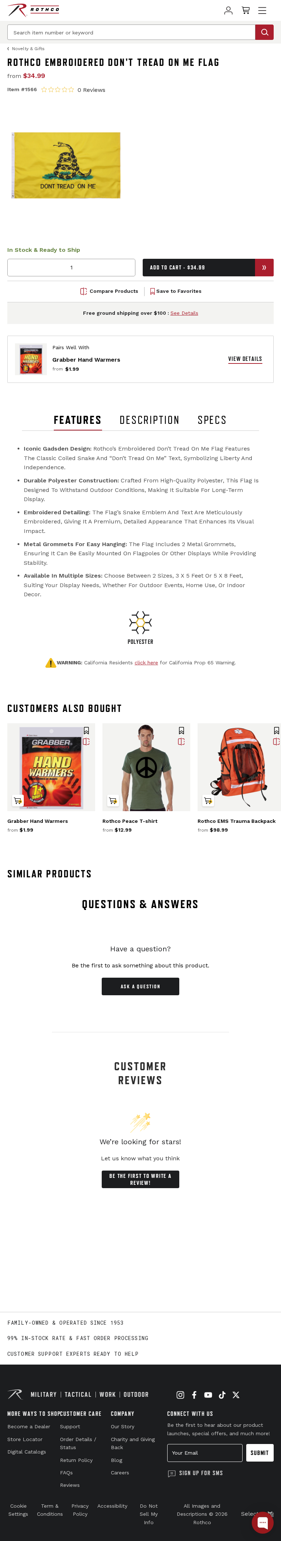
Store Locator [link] (24, 1439)
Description (150, 419)
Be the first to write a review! (140, 1179)
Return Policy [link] (76, 1460)
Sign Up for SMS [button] (201, 1473)
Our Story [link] (122, 1426)
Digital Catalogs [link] (26, 1452)
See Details (184, 313)
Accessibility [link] (112, 1506)
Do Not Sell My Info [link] (149, 1514)
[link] (228, 10)
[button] (86, 731)
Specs (212, 419)
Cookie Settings (18, 1510)
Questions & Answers (140, 904)
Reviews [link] (70, 1485)
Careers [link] (120, 1472)
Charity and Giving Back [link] (133, 1443)
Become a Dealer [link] (28, 1426)
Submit (260, 1452)
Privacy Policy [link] (80, 1510)
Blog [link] (116, 1460)
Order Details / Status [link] (78, 1443)
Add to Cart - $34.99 (177, 267)
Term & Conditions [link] (50, 1510)
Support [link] (70, 1426)
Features (78, 419)
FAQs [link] (66, 1472)
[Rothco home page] (33, 10)
